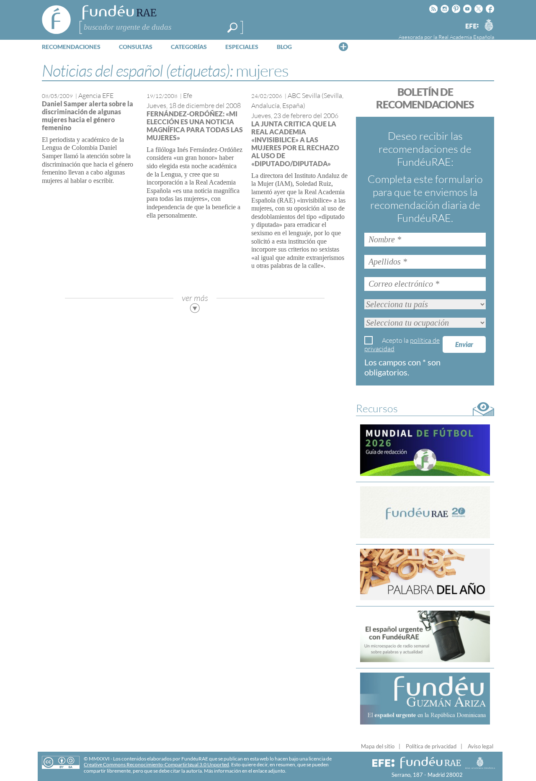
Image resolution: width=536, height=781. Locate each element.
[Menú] (343, 46)
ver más (195, 298)
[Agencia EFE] (471, 26)
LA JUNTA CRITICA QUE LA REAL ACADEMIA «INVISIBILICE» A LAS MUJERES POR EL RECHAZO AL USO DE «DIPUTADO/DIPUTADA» (295, 143)
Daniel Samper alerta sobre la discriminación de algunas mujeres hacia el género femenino (87, 115)
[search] (232, 27)
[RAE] (488, 24)
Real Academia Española (466, 36)
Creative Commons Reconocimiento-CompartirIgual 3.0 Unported (156, 764)
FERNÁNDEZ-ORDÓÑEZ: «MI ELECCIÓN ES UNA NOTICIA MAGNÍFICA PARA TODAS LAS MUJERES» (195, 125)
